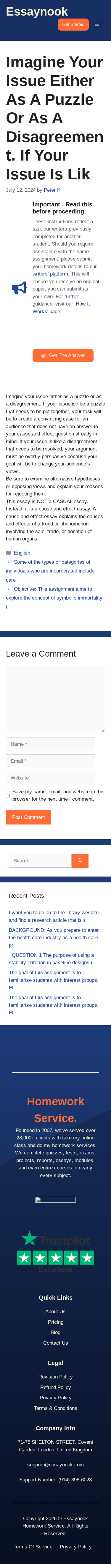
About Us (55, 1311)
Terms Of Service (33, 1547)
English (22, 553)
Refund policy (55, 1387)
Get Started (73, 24)
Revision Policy (55, 1377)
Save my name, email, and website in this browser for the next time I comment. (58, 795)
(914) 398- (69, 1480)
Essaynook (37, 11)
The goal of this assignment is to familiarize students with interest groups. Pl (54, 980)
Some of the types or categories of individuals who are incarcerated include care (50, 571)
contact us (55, 1343)
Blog (55, 1332)
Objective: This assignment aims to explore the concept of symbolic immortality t (54, 598)
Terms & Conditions (55, 1408)
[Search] (80, 861)
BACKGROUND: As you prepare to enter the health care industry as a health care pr (54, 937)
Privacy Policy (56, 1398)
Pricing (55, 1322)
